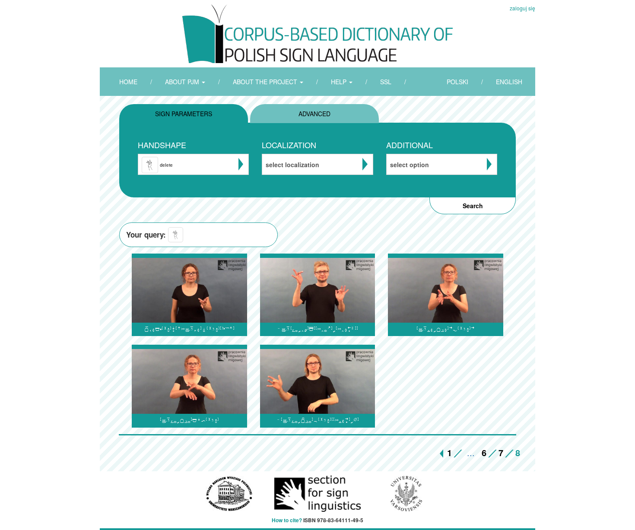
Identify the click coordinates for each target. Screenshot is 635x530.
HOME (128, 81)
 (445, 329)
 (189, 329)
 (317, 420)
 (189, 420)
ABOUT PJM (183, 81)
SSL (385, 81)
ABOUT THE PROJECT (266, 81)
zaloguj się (522, 8)
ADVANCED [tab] (314, 113)
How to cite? (287, 520)
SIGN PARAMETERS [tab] (183, 113)
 (317, 329)
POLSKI (457, 81)
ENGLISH (509, 81)
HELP (339, 81)
